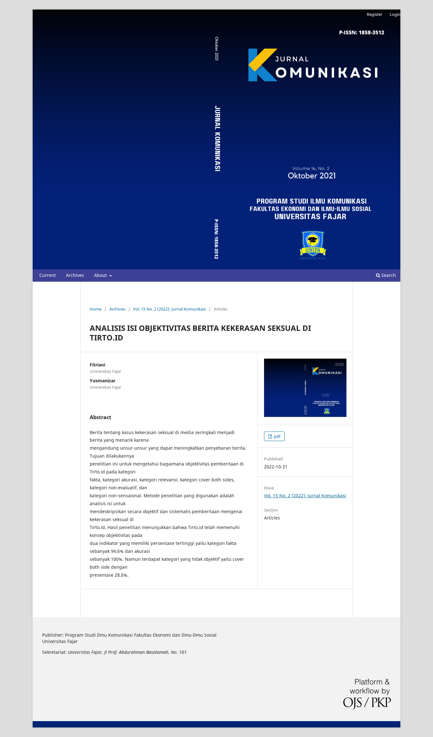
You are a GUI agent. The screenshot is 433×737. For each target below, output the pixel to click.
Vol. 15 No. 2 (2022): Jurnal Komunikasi (169, 309)
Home (95, 309)
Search (388, 275)
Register (374, 14)
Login (395, 14)
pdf (276, 436)
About (101, 275)
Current (47, 275)
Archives (75, 275)
